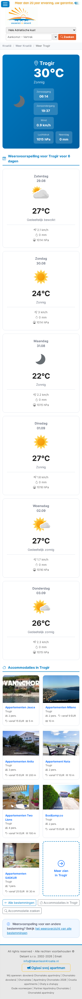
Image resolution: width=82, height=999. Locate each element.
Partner (38, 988)
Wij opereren (14, 975)
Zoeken (68, 37)
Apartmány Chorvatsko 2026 (49, 979)
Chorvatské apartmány (41, 992)
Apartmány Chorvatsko (56, 988)
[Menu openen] (5, 4)
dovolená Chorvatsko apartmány (41, 975)
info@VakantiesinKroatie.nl (41, 961)
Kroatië (7, 45)
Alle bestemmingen (21, 902)
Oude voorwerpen (21, 988)
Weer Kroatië (24, 45)
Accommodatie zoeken (24, 911)
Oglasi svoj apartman (48, 968)
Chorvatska (24, 979)
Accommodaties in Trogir (61, 902)
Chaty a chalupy (49, 984)
